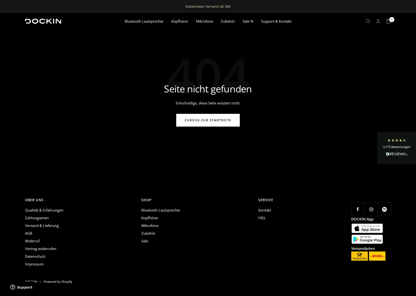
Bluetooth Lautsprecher (144, 21)
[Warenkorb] (388, 21)
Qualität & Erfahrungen (44, 210)
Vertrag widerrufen (40, 248)
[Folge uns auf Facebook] (357, 209)
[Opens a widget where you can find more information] (21, 288)
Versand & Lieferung (42, 225)
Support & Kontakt (276, 21)
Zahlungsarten (37, 217)
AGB (28, 233)
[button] (396, 148)
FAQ (261, 217)
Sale (144, 240)
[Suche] (368, 21)
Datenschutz (35, 256)
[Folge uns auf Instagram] (371, 209)
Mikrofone (204, 21)
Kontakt (264, 210)
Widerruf (32, 240)
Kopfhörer (179, 21)
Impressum (34, 264)
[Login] (378, 21)
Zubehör (228, 21)
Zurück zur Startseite (208, 120)
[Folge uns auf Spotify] (384, 209)
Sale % (248, 21)
